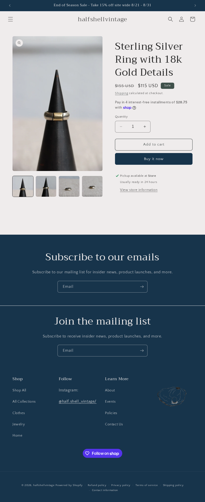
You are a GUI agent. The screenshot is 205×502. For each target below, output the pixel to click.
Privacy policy (120, 485)
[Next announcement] (195, 5)
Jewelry (18, 424)
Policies (111, 413)
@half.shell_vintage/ (77, 401)
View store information (139, 190)
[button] (10, 19)
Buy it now (154, 159)
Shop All (19, 390)
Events (110, 402)
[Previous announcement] (9, 5)
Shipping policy (173, 485)
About (110, 390)
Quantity (121, 116)
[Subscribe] (141, 287)
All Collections (24, 402)
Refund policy (97, 485)
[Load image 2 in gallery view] (46, 186)
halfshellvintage (43, 485)
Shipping (121, 93)
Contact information (105, 490)
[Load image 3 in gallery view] (69, 186)
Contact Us (114, 424)
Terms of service (147, 485)
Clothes (18, 413)
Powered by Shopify (69, 485)
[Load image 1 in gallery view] (22, 186)
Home (17, 436)
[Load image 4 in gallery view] (92, 186)
